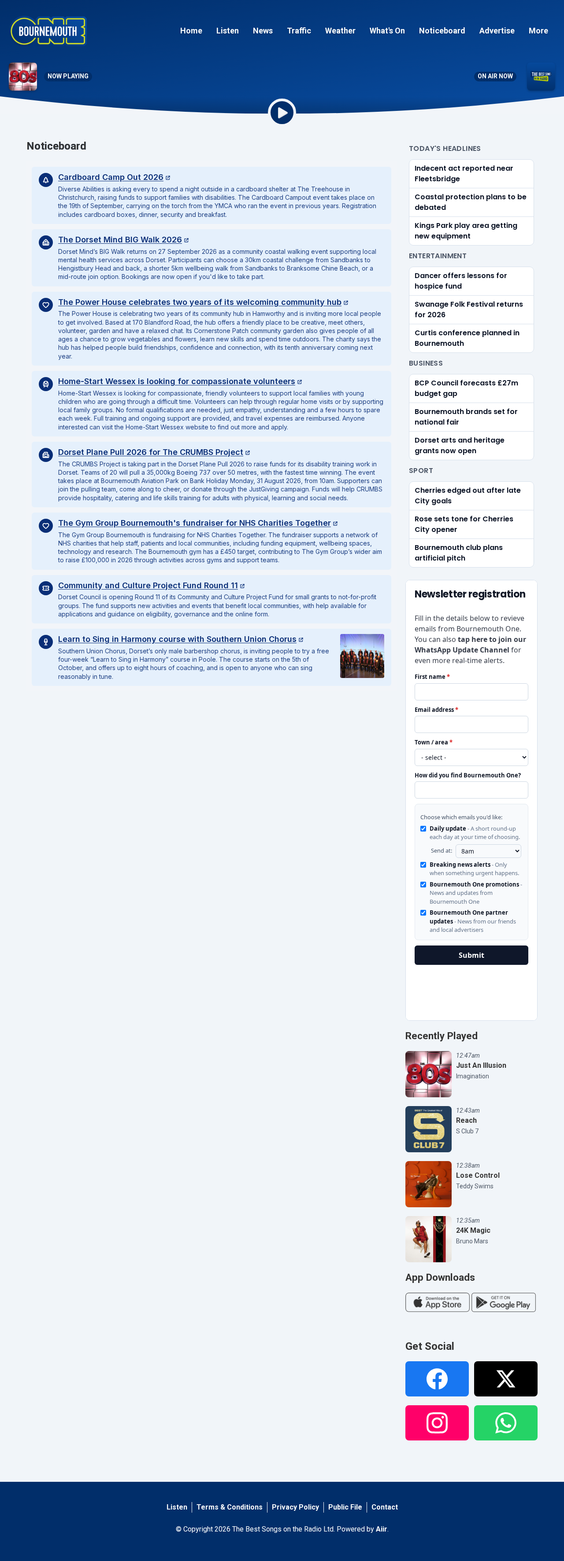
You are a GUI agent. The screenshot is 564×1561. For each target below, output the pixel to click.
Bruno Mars (472, 1241)
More (538, 30)
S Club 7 (467, 1131)
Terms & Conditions (230, 1507)
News (263, 30)
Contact (384, 1507)
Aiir (381, 1529)
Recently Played (441, 1035)
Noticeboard (442, 30)
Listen (227, 30)
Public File (345, 1507)
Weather (340, 30)
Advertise (497, 30)
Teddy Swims (475, 1186)
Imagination (472, 1076)
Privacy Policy (295, 1507)
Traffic (299, 30)
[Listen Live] (282, 113)
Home (191, 30)
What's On (387, 30)
